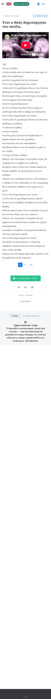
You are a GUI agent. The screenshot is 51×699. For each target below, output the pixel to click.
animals (28, 295)
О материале (25, 301)
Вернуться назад (12, 16)
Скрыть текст (42, 16)
